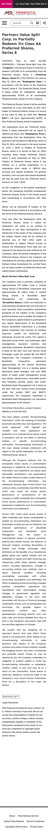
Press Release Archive (28, 816)
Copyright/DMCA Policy (16, 826)
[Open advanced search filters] (37, 23)
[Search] (32, 23)
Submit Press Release (14, 821)
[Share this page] (44, 22)
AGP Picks (6, 4)
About (12, 816)
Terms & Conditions (35, 821)
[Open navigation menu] (4, 22)
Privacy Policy (36, 826)
